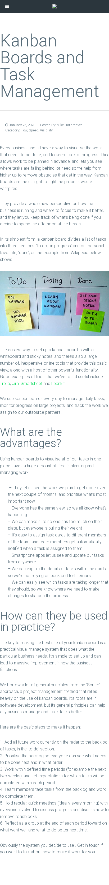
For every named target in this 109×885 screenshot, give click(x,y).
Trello (5, 383)
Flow (24, 130)
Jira (15, 383)
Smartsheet (31, 383)
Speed (33, 130)
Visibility (46, 130)
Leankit (58, 383)
